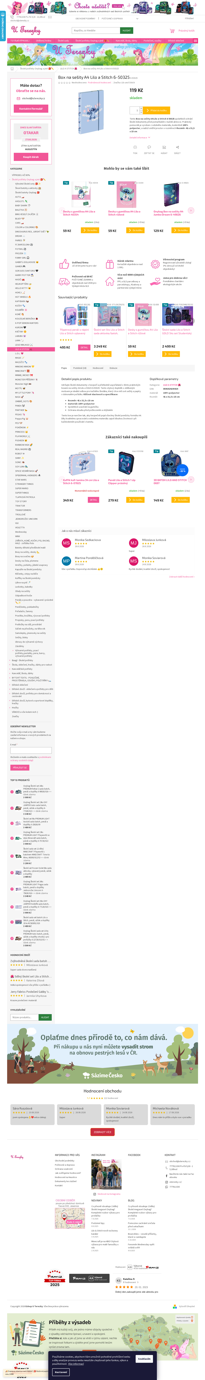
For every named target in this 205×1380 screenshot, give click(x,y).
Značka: (124, 82)
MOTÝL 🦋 (20, 388)
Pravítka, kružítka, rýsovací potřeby (32, 615)
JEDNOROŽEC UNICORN (26, 519)
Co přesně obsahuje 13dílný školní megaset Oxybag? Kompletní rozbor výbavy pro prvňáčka (105, 1211)
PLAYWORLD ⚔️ (22, 436)
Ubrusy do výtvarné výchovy (29, 642)
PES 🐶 (18, 423)
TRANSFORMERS (23, 510)
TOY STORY (21, 501)
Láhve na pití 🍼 (22, 582)
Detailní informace (138, 137)
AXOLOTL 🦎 (21, 201)
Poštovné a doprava (112, 18)
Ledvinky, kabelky (24, 587)
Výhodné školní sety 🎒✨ (28, 183)
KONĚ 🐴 (19, 314)
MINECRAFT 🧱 (22, 371)
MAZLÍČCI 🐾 (21, 362)
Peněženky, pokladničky (27, 607)
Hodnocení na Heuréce (66, 1177)
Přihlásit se (20, 767)
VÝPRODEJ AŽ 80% (21, 175)
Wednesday (21, 532)
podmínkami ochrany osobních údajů (30, 759)
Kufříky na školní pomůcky (27, 578)
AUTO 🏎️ (19, 197)
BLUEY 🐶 (19, 218)
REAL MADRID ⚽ (23, 449)
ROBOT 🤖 (19, 453)
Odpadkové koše (23, 595)
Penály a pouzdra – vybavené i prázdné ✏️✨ (34, 601)
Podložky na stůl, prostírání (28, 624)
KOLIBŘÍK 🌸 (21, 310)
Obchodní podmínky (85, 18)
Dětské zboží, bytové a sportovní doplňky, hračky (32, 702)
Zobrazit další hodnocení (181, 576)
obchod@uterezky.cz (180, 1161)
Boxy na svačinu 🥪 (24, 556)
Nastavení (61, 1372)
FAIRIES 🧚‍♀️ (20, 240)
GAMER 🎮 (20, 266)
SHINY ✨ (19, 458)
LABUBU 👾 (20, 336)
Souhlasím (144, 1359)
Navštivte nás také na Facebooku (182, 1175)
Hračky (15, 707)
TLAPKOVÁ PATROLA (25, 497)
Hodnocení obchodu (103, 1090)
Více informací (76, 1364)
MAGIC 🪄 (20, 358)
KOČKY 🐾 (20, 305)
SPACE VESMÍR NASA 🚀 (26, 471)
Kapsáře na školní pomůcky (28, 569)
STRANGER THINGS (24, 484)
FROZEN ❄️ (20, 253)
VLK (17, 523)
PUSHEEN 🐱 (21, 440)
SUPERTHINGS (22, 492)
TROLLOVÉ (20, 514)
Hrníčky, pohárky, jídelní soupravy (31, 565)
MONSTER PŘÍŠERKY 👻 (26, 379)
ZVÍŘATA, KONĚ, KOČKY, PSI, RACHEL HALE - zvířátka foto (32, 542)
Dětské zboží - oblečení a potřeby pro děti (32, 689)
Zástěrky (19, 646)
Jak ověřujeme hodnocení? (68, 1173)
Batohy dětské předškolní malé (30, 547)
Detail (84, 347)
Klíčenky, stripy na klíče (26, 574)
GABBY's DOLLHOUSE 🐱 (27, 262)
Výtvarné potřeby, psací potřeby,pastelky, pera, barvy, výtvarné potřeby (30, 653)
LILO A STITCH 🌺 (23, 349)
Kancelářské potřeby (22, 669)
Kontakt (59, 1185)
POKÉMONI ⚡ (22, 427)
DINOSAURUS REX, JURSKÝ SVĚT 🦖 (32, 231)
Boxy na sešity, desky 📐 (27, 552)
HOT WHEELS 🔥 (23, 297)
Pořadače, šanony (24, 611)
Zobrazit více (102, 1131)
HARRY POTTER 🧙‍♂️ (24, 275)
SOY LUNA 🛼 (21, 466)
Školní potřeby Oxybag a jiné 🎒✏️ (29, 179)
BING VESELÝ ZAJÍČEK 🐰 (27, 214)
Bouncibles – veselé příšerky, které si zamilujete (142, 1236)
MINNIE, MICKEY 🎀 (24, 375)
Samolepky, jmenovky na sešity (30, 633)
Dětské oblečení (20, 685)
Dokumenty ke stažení (65, 1181)
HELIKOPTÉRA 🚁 (23, 284)
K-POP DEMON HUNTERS (26, 323)
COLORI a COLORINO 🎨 (26, 227)
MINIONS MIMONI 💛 (24, 366)
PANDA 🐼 (20, 405)
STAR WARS (21, 479)
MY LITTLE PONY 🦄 (24, 392)
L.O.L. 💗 (19, 353)
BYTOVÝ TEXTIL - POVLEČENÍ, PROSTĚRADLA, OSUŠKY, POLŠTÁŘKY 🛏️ (31, 679)
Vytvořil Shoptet (187, 1306)
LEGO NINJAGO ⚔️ (24, 345)
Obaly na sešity (22, 591)
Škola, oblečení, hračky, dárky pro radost (32, 664)
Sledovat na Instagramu (109, 1194)
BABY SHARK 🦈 (22, 205)
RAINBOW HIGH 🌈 (24, 445)
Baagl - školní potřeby (22, 660)
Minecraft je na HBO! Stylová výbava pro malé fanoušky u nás (104, 1244)
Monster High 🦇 (23, 384)
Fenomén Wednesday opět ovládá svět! (141, 1246)
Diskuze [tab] (113, 368)
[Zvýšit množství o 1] (141, 108)
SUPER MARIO (21, 488)
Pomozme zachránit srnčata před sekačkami (141, 1225)
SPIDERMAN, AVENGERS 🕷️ (28, 475)
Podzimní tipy (98, 1223)
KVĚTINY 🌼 (20, 331)
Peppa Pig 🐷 (21, 418)
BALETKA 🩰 (21, 210)
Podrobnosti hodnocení (99, 82)
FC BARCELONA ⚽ (24, 244)
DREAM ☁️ (20, 236)
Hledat (127, 30)
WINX (17, 536)
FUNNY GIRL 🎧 (22, 258)
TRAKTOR (20, 505)
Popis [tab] (64, 368)
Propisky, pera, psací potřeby (29, 620)
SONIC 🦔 (19, 462)
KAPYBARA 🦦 (22, 301)
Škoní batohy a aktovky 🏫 (28, 188)
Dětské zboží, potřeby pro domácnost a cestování (31, 695)
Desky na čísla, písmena (26, 561)
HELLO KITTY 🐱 (23, 288)
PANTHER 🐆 (21, 410)
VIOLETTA (20, 527)
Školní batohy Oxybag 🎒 (27, 192)
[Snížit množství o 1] (141, 112)
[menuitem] (20, 40)
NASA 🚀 (19, 397)
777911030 (175, 1187)
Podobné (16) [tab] (79, 368)
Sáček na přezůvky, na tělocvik (30, 628)
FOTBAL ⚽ (20, 249)
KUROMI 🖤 (20, 327)
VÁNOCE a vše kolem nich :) (25, 712)
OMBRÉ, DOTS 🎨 (23, 401)
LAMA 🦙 (19, 340)
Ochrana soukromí (64, 1169)
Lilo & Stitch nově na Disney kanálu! (104, 1232)
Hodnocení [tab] (98, 368)
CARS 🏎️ (19, 223)
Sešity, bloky (21, 637)
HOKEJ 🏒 (20, 292)
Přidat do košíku (159, 110)
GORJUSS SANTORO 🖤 (26, 270)
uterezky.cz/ (176, 1182)
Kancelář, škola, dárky (22, 673)
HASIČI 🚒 (20, 279)
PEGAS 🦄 (20, 414)
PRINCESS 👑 (21, 432)
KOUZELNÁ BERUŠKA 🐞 (26, 318)
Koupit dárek (31, 156)
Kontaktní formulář (31, 108)
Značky (15, 716)
